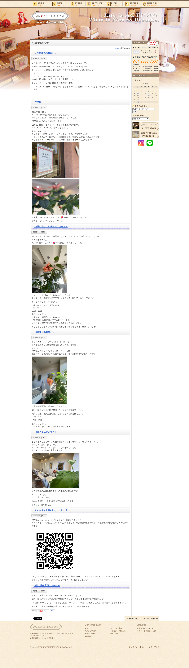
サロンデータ (94, 3)
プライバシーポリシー (138, 647)
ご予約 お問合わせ (119, 631)
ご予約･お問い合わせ (150, 3)
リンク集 (115, 634)
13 (149, 93)
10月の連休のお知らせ (45, 432)
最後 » (53, 611)
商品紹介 (89, 636)
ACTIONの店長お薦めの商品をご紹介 (145, 134)
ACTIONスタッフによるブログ (145, 126)
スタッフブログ (113, 3)
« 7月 (138, 102)
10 (138, 93)
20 (149, 95)
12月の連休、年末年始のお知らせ (51, 226)
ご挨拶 (37, 102)
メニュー (57, 3)
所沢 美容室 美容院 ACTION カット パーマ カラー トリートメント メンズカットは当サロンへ (50, 17)
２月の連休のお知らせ (45, 53)
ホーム (39, 3)
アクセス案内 (131, 3)
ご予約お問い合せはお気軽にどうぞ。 (145, 57)
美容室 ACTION (46, 627)
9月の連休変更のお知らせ (47, 585)
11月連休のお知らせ (44, 332)
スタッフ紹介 (76, 3)
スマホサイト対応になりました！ (51, 510)
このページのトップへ (150, 618)
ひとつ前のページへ (133, 618)
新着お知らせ (144, 628)
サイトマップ (154, 647)
